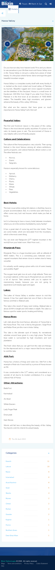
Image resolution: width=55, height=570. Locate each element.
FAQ (2, 566)
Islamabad (10, 477)
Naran (8, 472)
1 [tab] (20, 53)
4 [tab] (27, 53)
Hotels (14, 9)
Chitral (8, 504)
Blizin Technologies (8, 561)
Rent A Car (36, 4)
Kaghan (8, 520)
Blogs (3, 564)
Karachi (8, 461)
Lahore (8, 467)
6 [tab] (31, 53)
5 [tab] (29, 53)
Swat (7, 488)
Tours (24, 4)
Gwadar (9, 514)
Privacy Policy (29, 564)
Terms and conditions (14, 564)
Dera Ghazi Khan (12, 535)
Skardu (8, 493)
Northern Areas (11, 530)
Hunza (8, 525)
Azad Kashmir (11, 483)
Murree (8, 498)
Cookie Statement (42, 564)
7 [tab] (33, 53)
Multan (8, 509)
